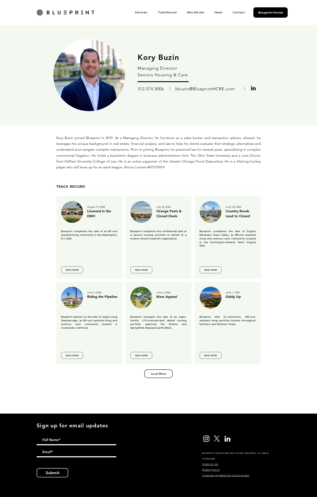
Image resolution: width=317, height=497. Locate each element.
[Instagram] (206, 438)
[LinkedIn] (227, 438)
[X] (217, 438)
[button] (135, 12)
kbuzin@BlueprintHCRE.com (205, 88)
